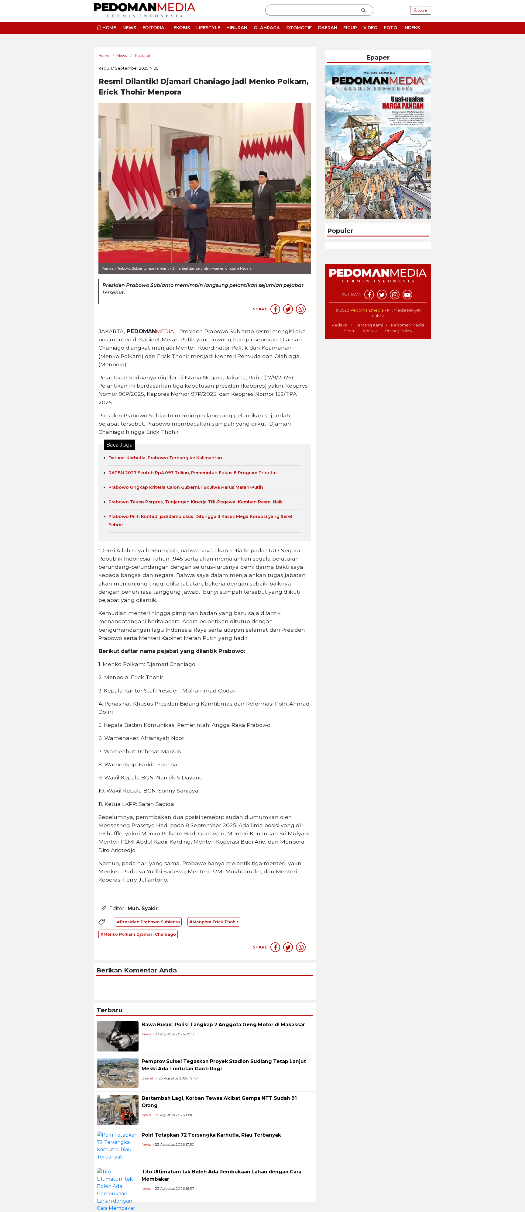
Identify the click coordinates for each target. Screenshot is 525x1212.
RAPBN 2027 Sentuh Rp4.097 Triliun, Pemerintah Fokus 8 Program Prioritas (193, 472)
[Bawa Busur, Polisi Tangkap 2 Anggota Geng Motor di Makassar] (118, 1036)
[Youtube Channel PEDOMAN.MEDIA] (407, 294)
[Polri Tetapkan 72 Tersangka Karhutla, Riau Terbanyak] (118, 1145)
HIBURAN (236, 27)
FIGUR (350, 27)
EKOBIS (181, 27)
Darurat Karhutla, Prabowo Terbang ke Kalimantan (165, 458)
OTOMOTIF (299, 27)
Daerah (148, 1078)
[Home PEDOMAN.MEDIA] (144, 10)
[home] (378, 278)
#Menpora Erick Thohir (213, 921)
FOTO (390, 27)
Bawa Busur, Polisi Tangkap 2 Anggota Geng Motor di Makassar (223, 1024)
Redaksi (340, 325)
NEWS (129, 27)
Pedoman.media (367, 310)
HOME (108, 27)
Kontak (370, 330)
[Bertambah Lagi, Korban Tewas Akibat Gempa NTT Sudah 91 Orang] (118, 1109)
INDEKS (411, 27)
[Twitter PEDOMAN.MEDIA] (382, 294)
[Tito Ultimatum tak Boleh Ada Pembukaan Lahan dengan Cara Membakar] (118, 1190)
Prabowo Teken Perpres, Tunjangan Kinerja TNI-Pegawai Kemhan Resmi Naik (195, 502)
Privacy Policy (398, 330)
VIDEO (370, 27)
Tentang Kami (369, 325)
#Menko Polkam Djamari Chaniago (138, 934)
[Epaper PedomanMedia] (378, 142)
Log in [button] (422, 10)
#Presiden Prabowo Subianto (148, 921)
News (146, 1034)
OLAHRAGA (267, 27)
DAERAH (327, 27)
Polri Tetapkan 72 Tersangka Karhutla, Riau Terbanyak (211, 1135)
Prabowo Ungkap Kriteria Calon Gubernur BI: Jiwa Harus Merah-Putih (185, 487)
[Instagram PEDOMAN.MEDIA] (395, 294)
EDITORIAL (154, 27)
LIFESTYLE (208, 27)
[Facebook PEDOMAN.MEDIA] (369, 294)
